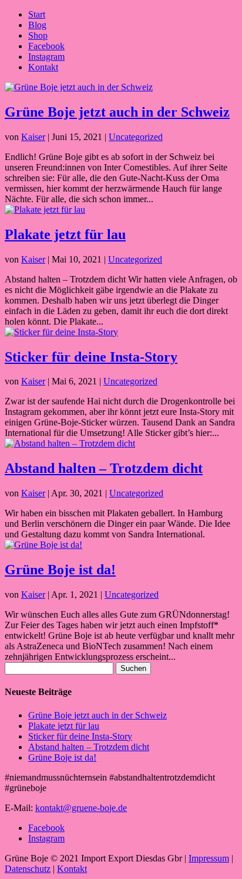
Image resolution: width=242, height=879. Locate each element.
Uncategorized (136, 137)
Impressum (209, 858)
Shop (38, 35)
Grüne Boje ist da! (60, 569)
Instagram (46, 57)
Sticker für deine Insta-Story (91, 356)
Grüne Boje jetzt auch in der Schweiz (117, 112)
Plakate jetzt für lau (65, 234)
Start (36, 14)
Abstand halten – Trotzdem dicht (104, 468)
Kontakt (43, 67)
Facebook (46, 46)
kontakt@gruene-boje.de (81, 808)
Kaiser (33, 137)
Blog (37, 25)
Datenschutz (28, 869)
